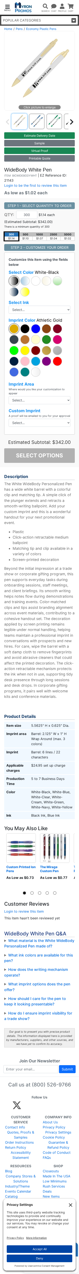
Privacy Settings (58, 1132)
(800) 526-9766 (51, 1085)
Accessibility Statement (21, 1155)
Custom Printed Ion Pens (21, 869)
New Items (51, 1196)
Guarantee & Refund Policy (58, 1145)
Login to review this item (24, 911)
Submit (67, 1069)
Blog (8, 1171)
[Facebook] (26, 1107)
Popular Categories (22, 20)
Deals (47, 1191)
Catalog (11, 1196)
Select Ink (19, 302)
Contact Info (15, 1127)
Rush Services (54, 1186)
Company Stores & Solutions (21, 1178)
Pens (19, 29)
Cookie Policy (54, 1137)
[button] (7, 7)
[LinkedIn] (54, 1107)
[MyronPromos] (23, 7)
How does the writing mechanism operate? (36, 972)
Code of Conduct (57, 1152)
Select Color (34, 272)
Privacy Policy (54, 1127)
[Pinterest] (35, 1107)
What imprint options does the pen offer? (37, 987)
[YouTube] (63, 1107)
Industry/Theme (17, 1186)
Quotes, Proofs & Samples (20, 1134)
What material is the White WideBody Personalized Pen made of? (39, 943)
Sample (39, 143)
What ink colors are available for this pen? (38, 958)
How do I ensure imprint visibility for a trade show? (38, 1016)
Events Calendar (18, 1191)
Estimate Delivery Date (39, 135)
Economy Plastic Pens (41, 29)
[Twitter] (16, 1107)
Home (8, 29)
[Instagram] (45, 1107)
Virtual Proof (39, 151)
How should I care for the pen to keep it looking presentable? (35, 1001)
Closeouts (51, 1171)
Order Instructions (19, 1142)
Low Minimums (55, 1181)
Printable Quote (39, 158)
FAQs (47, 1157)
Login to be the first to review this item (35, 185)
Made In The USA (56, 1176)
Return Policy (15, 1147)
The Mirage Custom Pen (49, 869)
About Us (50, 1122)
